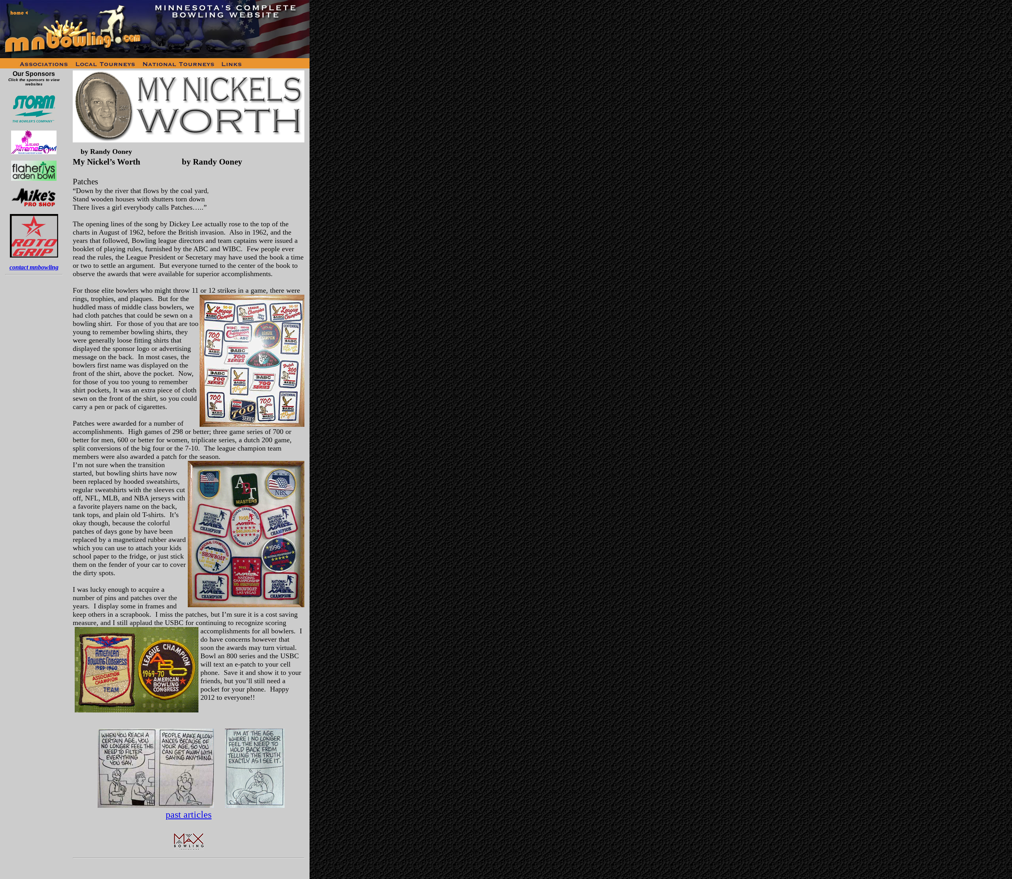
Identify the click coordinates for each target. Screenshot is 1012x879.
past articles (188, 814)
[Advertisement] (34, 404)
